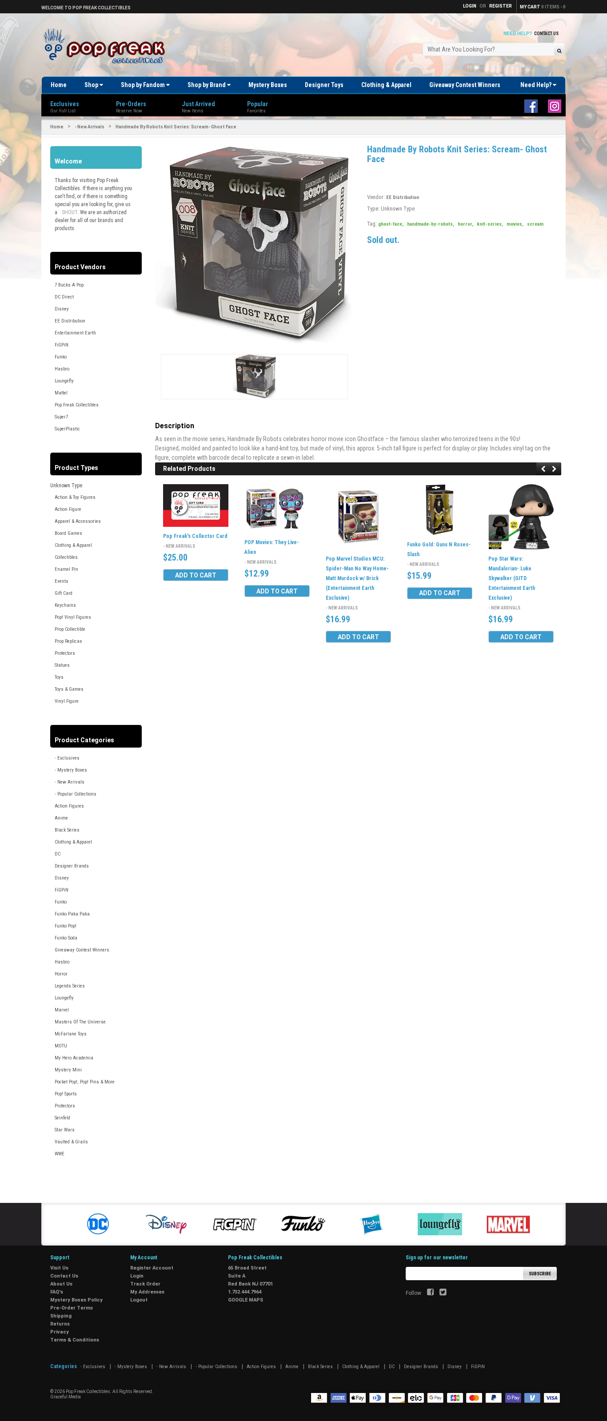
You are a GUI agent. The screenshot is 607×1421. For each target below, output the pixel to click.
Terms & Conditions (74, 1340)
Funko (61, 357)
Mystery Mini (68, 1070)
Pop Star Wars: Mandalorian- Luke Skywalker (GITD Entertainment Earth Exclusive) (511, 578)
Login (137, 1276)
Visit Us (59, 1268)
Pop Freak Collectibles (77, 405)
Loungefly (64, 381)
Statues (62, 665)
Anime (61, 818)
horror (465, 224)
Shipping (61, 1316)
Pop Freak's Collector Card (195, 536)
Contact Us (546, 33)
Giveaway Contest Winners (464, 84)
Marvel (62, 1010)
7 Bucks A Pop (69, 285)
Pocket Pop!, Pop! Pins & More (85, 1082)
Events (61, 581)
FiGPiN (61, 345)
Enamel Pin (66, 569)
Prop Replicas (68, 641)
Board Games (68, 533)
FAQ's (56, 1292)
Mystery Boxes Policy (76, 1300)
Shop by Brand (207, 84)
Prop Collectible (70, 629)
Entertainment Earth (75, 333)
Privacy (59, 1332)
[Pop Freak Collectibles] (106, 46)
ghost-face (390, 224)
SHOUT (69, 212)
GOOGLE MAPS (245, 1300)
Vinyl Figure (67, 701)
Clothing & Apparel (386, 84)
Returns (60, 1324)
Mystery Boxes (267, 84)
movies (515, 224)
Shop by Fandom (143, 84)
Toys (59, 677)
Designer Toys (324, 84)
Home (59, 84)
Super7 (61, 417)
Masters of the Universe (80, 1022)
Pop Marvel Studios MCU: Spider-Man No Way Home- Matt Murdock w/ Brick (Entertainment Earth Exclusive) (357, 578)
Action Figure (68, 509)
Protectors (65, 653)
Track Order (145, 1284)
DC (57, 854)
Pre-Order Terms (71, 1308)
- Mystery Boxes (71, 770)
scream (535, 224)
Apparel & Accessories (78, 521)
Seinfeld (62, 1118)
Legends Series (70, 986)
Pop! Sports (66, 1094)
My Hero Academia (74, 1058)
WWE (59, 1154)
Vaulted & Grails (71, 1142)
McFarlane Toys (71, 1034)
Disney (62, 309)
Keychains (65, 605)
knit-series (490, 224)
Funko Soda (66, 938)
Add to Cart (195, 575)
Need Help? (536, 84)
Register (500, 6)
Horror (61, 974)
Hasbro (62, 369)
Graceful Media (65, 1396)
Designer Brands (72, 866)
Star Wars (65, 1130)
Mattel (61, 393)
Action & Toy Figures (75, 497)
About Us (61, 1284)
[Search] (559, 50)
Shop (92, 84)
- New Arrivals (89, 126)
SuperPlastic (67, 429)
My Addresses (147, 1292)
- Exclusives (67, 758)
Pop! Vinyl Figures (73, 617)
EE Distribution (70, 321)
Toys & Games (69, 689)
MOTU (61, 1046)
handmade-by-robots (430, 224)
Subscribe (540, 1273)
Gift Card (63, 593)
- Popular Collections (75, 794)
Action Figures (69, 806)
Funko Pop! (65, 926)
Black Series (67, 830)
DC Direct (64, 297)
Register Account (151, 1268)
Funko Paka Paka (72, 914)
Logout (139, 1300)
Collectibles (66, 557)
